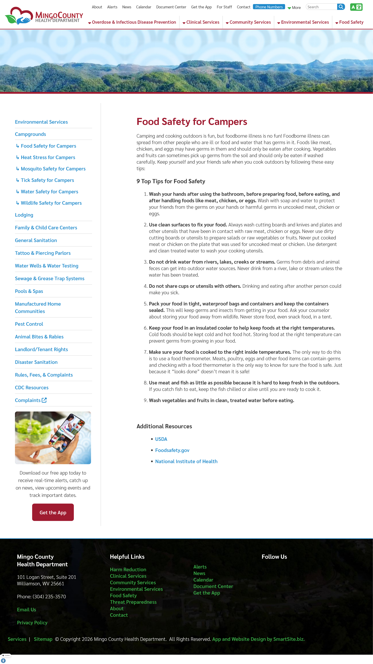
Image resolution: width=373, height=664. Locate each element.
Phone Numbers (269, 6)
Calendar (143, 6)
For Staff (224, 6)
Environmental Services (304, 22)
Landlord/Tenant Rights (41, 349)
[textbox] (321, 7)
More (296, 7)
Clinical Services (202, 22)
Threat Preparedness (133, 601)
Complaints (28, 400)
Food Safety (351, 22)
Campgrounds (30, 134)
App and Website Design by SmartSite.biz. (258, 638)
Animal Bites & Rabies (39, 336)
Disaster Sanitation (36, 361)
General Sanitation (36, 240)
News (126, 6)
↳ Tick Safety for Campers (45, 180)
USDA (161, 438)
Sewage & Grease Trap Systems (49, 278)
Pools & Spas (29, 291)
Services (17, 638)
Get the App (201, 6)
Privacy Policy (32, 622)
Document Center (171, 6)
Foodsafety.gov (172, 450)
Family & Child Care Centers (46, 227)
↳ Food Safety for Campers (46, 145)
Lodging (24, 214)
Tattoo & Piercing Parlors (43, 252)
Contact (244, 6)
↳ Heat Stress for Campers (45, 157)
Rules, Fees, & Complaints (44, 374)
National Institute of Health (186, 461)
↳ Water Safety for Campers (47, 191)
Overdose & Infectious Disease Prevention (133, 22)
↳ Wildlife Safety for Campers (49, 202)
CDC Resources (31, 387)
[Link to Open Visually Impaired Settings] (3, 660)
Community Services (250, 22)
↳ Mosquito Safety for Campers (51, 168)
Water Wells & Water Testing (46, 265)
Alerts (112, 6)
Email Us (26, 609)
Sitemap (43, 638)
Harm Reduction (128, 569)
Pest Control (29, 323)
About (97, 6)
